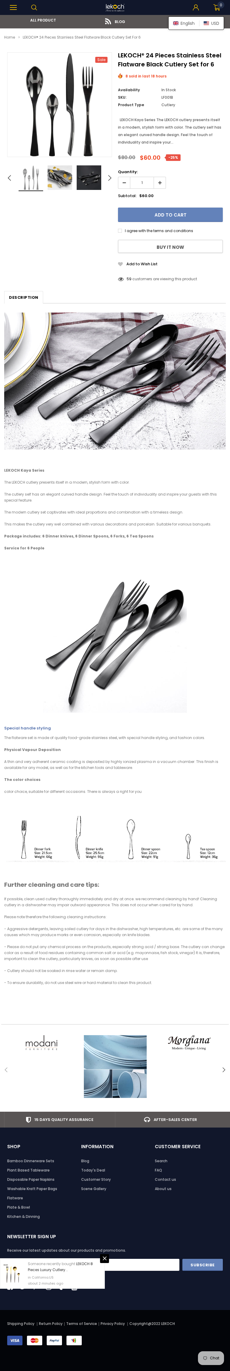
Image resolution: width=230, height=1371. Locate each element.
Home (9, 37)
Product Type (131, 104)
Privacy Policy (113, 1323)
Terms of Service (81, 1323)
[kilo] (115, 1066)
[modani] (41, 1042)
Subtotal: (127, 196)
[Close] (104, 1258)
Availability (129, 89)
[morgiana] (189, 1042)
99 (129, 278)
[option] (41, 20)
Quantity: (128, 172)
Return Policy (51, 1323)
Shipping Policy (20, 1323)
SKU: (122, 97)
